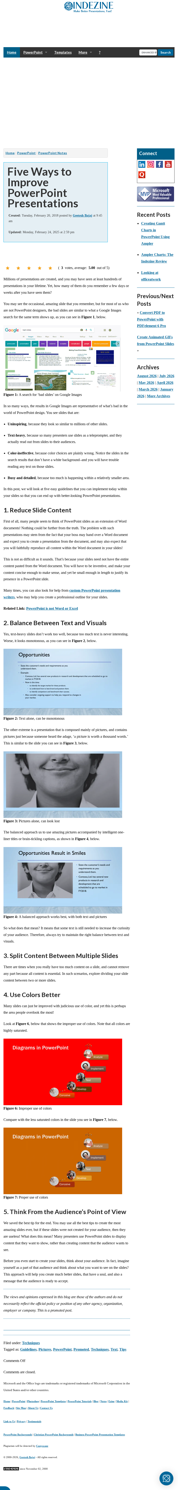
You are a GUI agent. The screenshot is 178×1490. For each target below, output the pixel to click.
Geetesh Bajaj (27, 1457)
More (83, 52)
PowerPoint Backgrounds (17, 1434)
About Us (33, 1408)
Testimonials (34, 1421)
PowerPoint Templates (53, 1401)
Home (11, 52)
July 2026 (166, 376)
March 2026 (148, 389)
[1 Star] (7, 268)
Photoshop (33, 1401)
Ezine (111, 1401)
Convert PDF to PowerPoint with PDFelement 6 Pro (151, 319)
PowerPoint (33, 52)
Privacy (21, 1421)
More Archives (158, 396)
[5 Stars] (50, 268)
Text (114, 1349)
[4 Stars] (39, 268)
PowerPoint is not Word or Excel (52, 608)
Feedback (8, 1408)
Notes (103, 1401)
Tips (122, 1349)
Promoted (81, 1349)
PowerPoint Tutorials (80, 1401)
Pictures (44, 1349)
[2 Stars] (18, 268)
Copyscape (42, 1445)
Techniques (31, 1343)
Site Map (21, 1408)
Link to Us (9, 1421)
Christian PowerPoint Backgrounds (53, 1434)
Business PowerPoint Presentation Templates (100, 1434)
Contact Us (46, 1408)
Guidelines (28, 1349)
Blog (96, 1401)
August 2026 (147, 376)
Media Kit (122, 1401)
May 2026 (146, 383)
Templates (63, 52)
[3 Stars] (29, 268)
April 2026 (165, 383)
